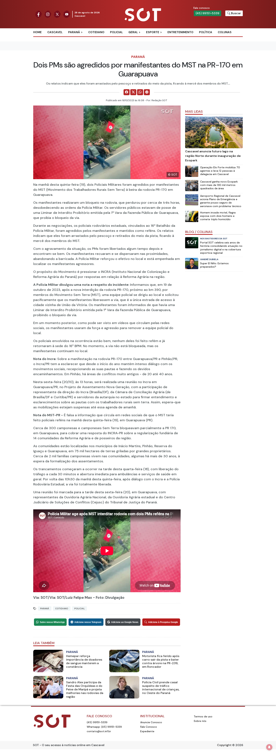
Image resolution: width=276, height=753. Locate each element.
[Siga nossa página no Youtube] (66, 14)
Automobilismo (162, 38)
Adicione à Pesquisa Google (163, 622)
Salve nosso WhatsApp (52, 622)
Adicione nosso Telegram (87, 622)
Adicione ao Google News (124, 622)
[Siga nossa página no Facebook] (38, 14)
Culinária (139, 38)
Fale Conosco (148, 726)
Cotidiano (96, 32)
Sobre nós (200, 721)
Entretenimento (180, 32)
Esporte (152, 32)
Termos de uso (203, 716)
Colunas (225, 32)
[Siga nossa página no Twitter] (57, 14)
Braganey (79, 38)
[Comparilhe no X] (133, 92)
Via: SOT (40, 597)
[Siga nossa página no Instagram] (48, 14)
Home (37, 32)
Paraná (74, 32)
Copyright (224, 745)
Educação (140, 50)
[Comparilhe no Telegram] (147, 92)
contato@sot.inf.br (99, 731)
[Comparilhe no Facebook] (127, 92)
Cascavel (55, 32)
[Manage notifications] (269, 747)
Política (205, 32)
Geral (133, 32)
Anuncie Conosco (151, 722)
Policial (116, 32)
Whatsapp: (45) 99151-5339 (104, 726)
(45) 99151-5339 (207, 13)
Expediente (147, 731)
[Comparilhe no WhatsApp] (140, 92)
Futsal (155, 50)
